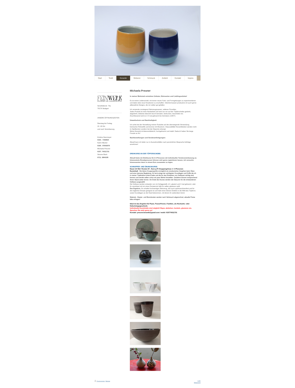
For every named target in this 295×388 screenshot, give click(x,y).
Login (199, 381)
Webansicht (197, 382)
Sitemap (108, 381)
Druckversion (101, 381)
